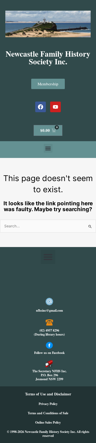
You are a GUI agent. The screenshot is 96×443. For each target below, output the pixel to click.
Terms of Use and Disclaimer (48, 394)
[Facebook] (40, 107)
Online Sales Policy (48, 422)
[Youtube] (55, 107)
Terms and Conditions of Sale (48, 413)
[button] (48, 148)
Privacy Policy (48, 404)
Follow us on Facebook (49, 352)
